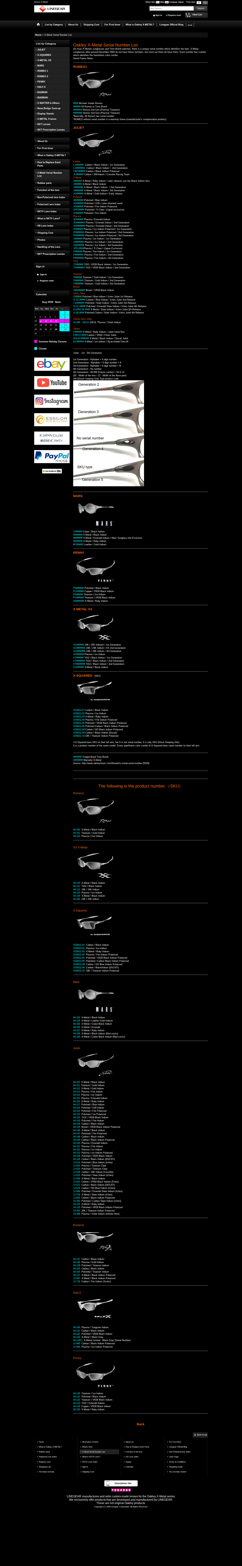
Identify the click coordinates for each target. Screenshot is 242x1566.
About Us (42, 141)
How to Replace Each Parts (49, 164)
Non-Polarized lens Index (51, 197)
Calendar (129, 1467)
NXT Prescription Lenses (51, 254)
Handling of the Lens (48, 247)
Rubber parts (44, 183)
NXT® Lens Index (47, 211)
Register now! (174, 15)
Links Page (174, 1457)
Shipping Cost (45, 232)
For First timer (45, 148)
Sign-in (158, 15)
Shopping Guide (176, 1467)
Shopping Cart (45, 1467)
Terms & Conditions (177, 1462)
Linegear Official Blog (178, 1447)
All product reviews (90, 1442)
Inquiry (128, 1462)
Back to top (202, 1435)
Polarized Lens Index (49, 204)
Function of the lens (48, 190)
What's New (87, 1447)
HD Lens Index (45, 225)
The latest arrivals (46, 1472)
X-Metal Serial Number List (49, 174)
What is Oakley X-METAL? (51, 155)
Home (41, 1442)
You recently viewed (177, 1472)
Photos (41, 240)
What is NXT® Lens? (48, 218)
